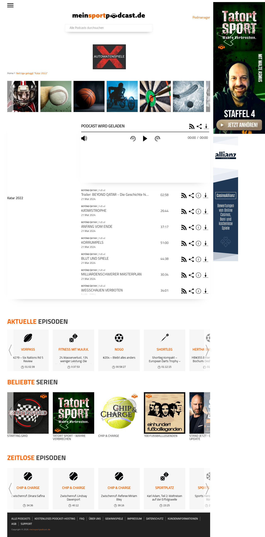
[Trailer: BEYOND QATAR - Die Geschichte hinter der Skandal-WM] (205, 195)
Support (26, 524)
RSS (192, 126)
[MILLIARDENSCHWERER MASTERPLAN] (205, 275)
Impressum (134, 519)
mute (84, 138)
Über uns (95, 519)
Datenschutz (154, 519)
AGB (13, 524)
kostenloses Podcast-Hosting (55, 519)
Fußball (102, 190)
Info (199, 195)
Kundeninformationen (183, 519)
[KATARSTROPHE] (205, 211)
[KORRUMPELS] (205, 243)
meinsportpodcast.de (39, 529)
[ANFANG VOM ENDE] (205, 227)
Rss (185, 195)
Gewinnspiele (114, 519)
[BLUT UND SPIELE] (205, 259)
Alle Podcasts (20, 519)
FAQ (82, 519)
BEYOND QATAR (89, 191)
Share (200, 126)
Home (10, 73)
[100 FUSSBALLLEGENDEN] (164, 413)
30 (132, 138)
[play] (145, 138)
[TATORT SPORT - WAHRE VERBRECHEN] (73, 413)
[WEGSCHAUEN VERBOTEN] (205, 291)
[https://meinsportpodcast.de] (108, 18)
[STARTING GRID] (28, 413)
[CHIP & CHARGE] (119, 413)
